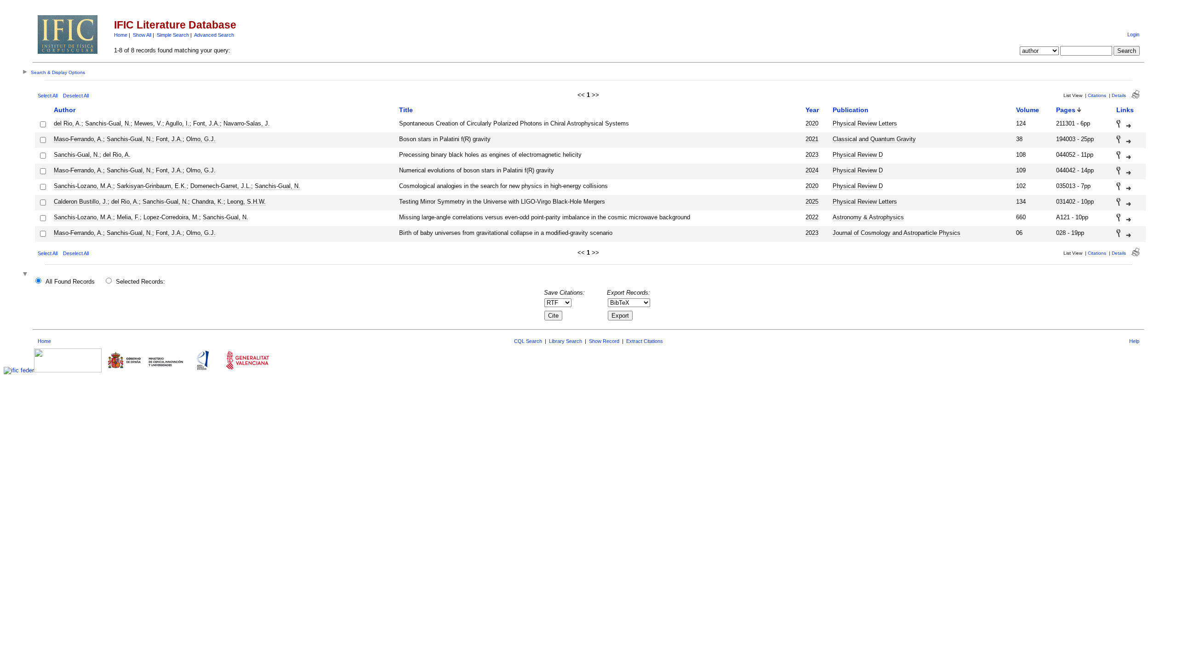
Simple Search (173, 35)
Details (1119, 95)
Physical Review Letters (865, 123)
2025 (812, 201)
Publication (850, 110)
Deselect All (76, 95)
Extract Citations (644, 341)
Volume (1027, 110)
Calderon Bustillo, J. (81, 201)
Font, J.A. (206, 123)
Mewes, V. (148, 123)
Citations (1097, 95)
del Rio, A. (67, 123)
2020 (812, 123)
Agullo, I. (177, 123)
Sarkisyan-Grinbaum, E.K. (152, 186)
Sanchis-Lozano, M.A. (83, 186)
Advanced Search (214, 35)
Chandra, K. (207, 201)
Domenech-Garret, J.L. (220, 186)
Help (1134, 341)
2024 (812, 170)
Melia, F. (128, 217)
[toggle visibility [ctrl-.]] (26, 274)
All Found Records (70, 281)
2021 (812, 139)
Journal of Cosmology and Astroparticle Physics (896, 232)
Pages (1065, 110)
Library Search (565, 341)
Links (1125, 110)
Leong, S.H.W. (246, 201)
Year (812, 110)
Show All (142, 35)
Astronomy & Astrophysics (868, 217)
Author (64, 110)
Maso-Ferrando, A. (78, 139)
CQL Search (528, 341)
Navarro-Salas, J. (246, 123)
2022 (812, 217)
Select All (47, 95)
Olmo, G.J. (201, 139)
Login (1133, 34)
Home (120, 35)
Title (406, 110)
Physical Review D (858, 154)
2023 (812, 154)
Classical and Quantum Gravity (874, 139)
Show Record (604, 341)
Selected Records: (140, 281)
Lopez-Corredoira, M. (171, 217)
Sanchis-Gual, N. (108, 123)
